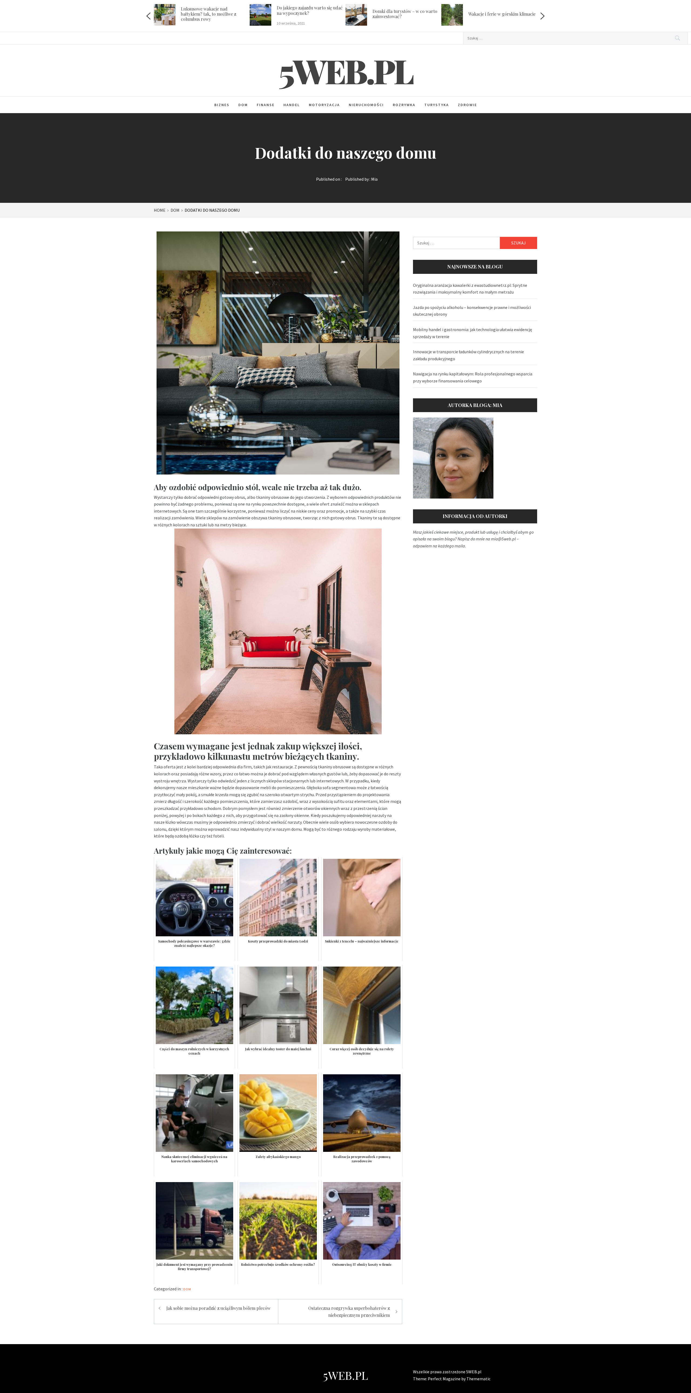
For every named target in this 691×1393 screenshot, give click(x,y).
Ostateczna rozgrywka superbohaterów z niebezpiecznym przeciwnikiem (349, 1311)
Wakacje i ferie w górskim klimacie (408, 14)
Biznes (221, 104)
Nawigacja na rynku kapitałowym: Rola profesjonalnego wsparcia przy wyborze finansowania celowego (472, 377)
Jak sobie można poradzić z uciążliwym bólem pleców (218, 1308)
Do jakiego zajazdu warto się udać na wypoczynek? (216, 10)
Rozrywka (404, 104)
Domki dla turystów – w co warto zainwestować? (311, 13)
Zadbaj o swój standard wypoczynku (493, 13)
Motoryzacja (324, 104)
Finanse (266, 104)
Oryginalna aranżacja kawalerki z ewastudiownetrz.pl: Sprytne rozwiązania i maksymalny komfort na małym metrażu (470, 288)
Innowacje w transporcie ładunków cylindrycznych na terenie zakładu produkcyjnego (468, 355)
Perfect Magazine (444, 1378)
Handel (291, 104)
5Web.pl (346, 70)
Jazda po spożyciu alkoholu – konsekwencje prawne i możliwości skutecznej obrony (472, 311)
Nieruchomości (366, 104)
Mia (374, 179)
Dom (243, 104)
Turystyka (436, 104)
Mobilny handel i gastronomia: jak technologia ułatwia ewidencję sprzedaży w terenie (472, 333)
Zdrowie (467, 104)
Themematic (478, 1378)
